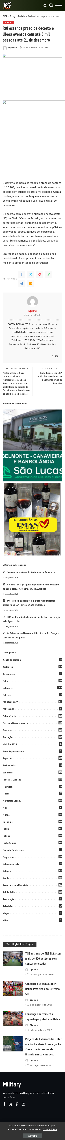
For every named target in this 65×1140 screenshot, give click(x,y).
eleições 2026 (10, 744)
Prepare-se (8, 857)
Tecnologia (8, 899)
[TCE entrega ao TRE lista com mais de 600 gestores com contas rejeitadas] (13, 958)
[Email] (30, 283)
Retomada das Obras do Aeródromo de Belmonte (30, 572)
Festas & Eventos (12, 779)
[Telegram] (21, 283)
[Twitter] (30, 274)
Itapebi (6, 793)
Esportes (7, 758)
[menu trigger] (58, 5)
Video (5, 920)
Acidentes (8, 667)
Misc (5, 807)
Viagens (7, 913)
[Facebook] (21, 274)
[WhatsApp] (48, 274)
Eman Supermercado (13, 751)
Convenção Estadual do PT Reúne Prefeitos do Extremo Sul (42, 989)
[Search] (51, 5)
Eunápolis (8, 772)
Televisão (7, 906)
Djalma (12, 47)
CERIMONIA (8, 709)
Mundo (6, 814)
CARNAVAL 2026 (10, 702)
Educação (7, 737)
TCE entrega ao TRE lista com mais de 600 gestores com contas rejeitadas (43, 958)
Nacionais (7, 822)
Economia (7, 730)
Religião (7, 871)
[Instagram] (56, 356)
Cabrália (7, 695)
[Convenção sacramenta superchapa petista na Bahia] (13, 1018)
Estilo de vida (9, 765)
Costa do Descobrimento (15, 723)
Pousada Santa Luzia (13, 850)
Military (12, 1084)
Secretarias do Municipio (15, 885)
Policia (6, 828)
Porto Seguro (9, 843)
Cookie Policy (50, 1129)
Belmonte (8, 688)
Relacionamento (11, 864)
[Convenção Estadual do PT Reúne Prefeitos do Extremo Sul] (13, 988)
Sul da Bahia (9, 892)
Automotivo (9, 674)
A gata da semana (12, 659)
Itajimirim (7, 786)
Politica (6, 835)
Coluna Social (9, 716)
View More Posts (32, 315)
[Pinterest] (39, 274)
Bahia (8, 22)
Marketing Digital (12, 800)
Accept (32, 1135)
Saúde (6, 878)
